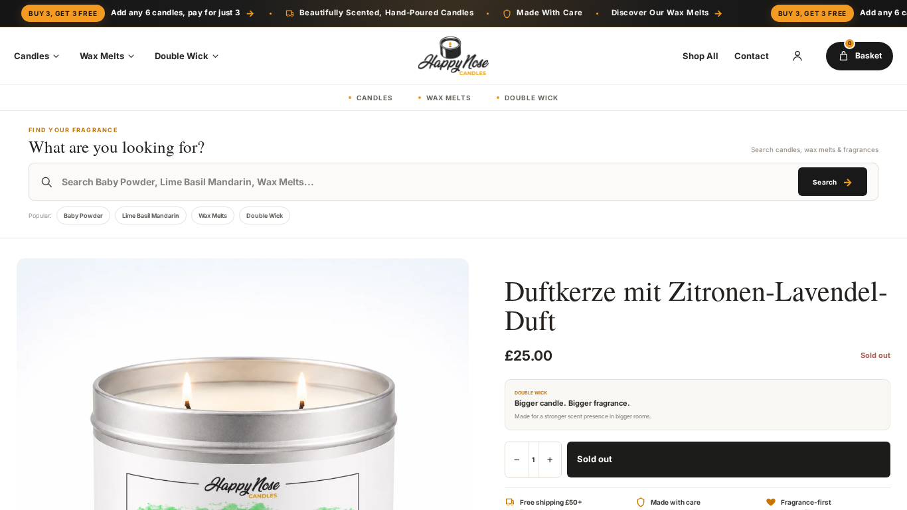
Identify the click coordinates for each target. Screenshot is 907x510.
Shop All (700, 55)
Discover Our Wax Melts (667, 13)
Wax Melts (102, 55)
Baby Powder (83, 215)
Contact (751, 55)
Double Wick (181, 55)
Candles (31, 55)
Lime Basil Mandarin (150, 215)
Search (832, 182)
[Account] (797, 55)
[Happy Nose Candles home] (453, 56)
